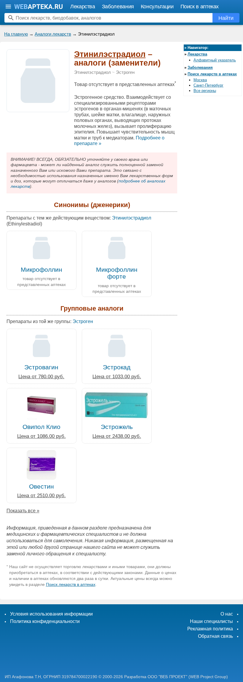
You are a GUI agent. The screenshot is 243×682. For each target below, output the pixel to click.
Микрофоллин (41, 269)
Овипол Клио (41, 426)
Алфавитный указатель (215, 60)
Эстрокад (116, 367)
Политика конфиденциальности (45, 621)
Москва (200, 80)
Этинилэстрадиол (110, 54)
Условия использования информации (51, 613)
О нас (226, 613)
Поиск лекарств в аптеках (70, 584)
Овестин (41, 486)
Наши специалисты (211, 621)
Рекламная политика (210, 628)
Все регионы (205, 90)
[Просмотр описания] (38, 108)
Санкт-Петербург (208, 85)
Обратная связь (215, 636)
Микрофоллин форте (117, 273)
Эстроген (125, 72)
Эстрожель (117, 426)
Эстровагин (41, 367)
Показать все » (23, 510)
